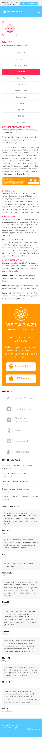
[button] (39, 12)
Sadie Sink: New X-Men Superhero (14, 473)
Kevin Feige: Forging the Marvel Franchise (17, 466)
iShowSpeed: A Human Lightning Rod (15, 481)
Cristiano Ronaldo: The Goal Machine (15, 489)
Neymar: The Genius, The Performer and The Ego (20, 497)
